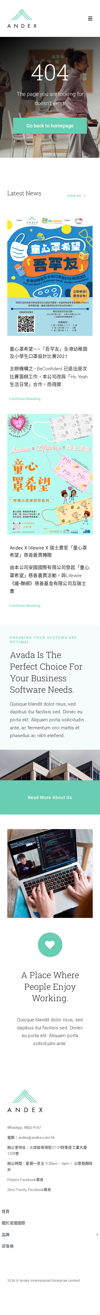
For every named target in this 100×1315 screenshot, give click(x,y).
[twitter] (19, 1290)
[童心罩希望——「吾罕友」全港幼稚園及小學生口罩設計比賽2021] (50, 275)
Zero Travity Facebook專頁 (29, 1190)
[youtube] (29, 1290)
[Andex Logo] (21, 11)
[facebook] (9, 1290)
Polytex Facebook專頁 (25, 1180)
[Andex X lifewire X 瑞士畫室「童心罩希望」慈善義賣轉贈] (50, 474)
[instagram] (39, 1290)
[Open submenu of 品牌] (96, 1237)
